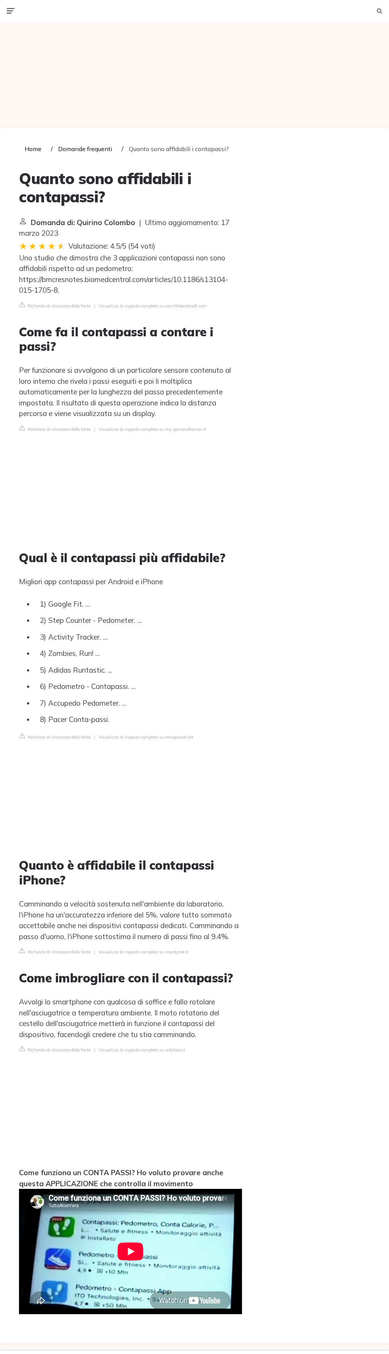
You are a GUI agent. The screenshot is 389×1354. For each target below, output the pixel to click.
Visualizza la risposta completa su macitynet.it (143, 952)
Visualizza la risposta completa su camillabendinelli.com (152, 306)
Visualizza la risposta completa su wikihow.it (141, 1050)
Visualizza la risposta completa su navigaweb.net (145, 737)
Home (33, 149)
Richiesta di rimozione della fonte (58, 306)
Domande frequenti (85, 149)
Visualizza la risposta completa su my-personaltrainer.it (152, 429)
